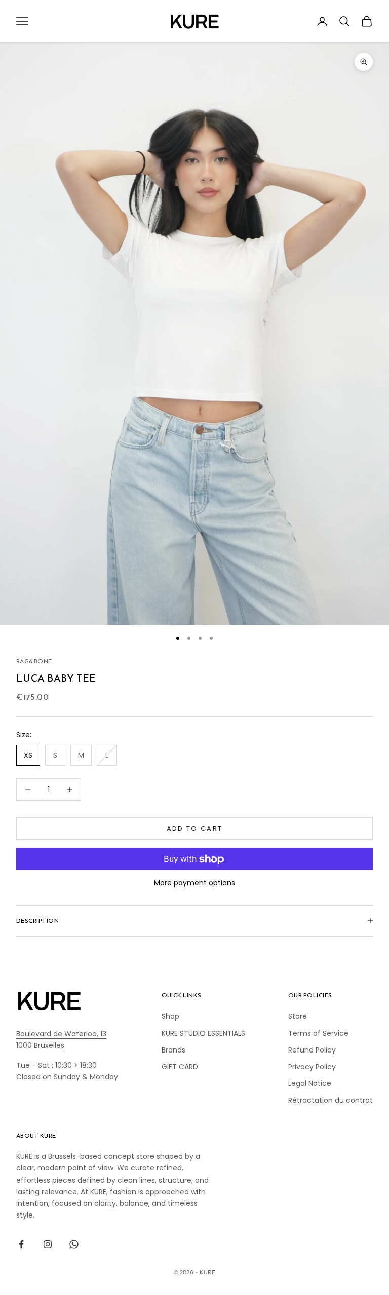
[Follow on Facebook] (21, 1244)
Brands (173, 1050)
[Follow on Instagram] (48, 1244)
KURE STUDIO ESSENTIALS (203, 1033)
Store (297, 1016)
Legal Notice (309, 1083)
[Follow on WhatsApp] (74, 1244)
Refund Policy (312, 1050)
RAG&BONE (34, 661)
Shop (170, 1016)
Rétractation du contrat (330, 1100)
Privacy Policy (312, 1067)
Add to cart (195, 828)
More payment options (194, 883)
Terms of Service (318, 1033)
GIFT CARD (180, 1067)
